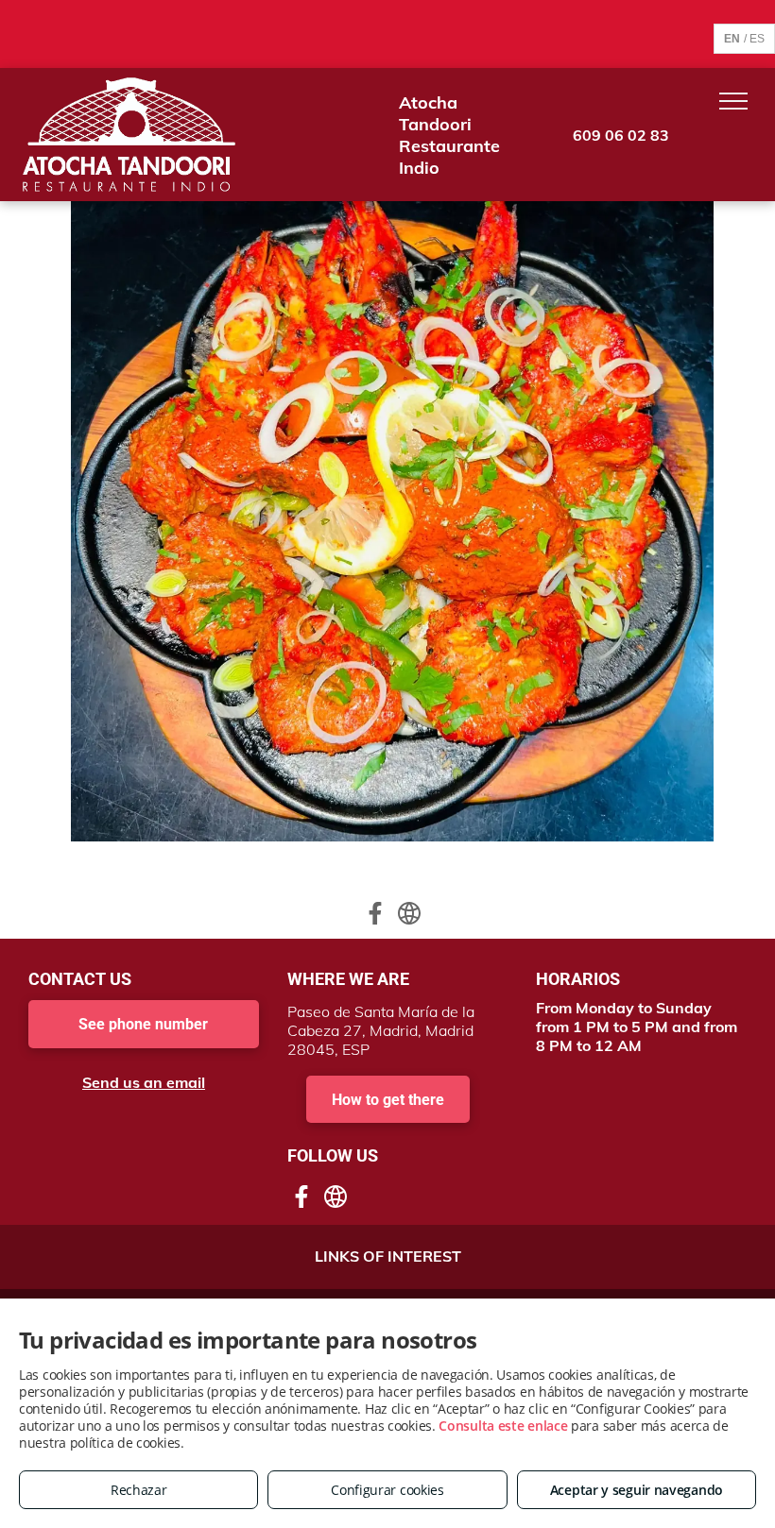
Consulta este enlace (503, 1426)
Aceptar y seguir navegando (636, 1490)
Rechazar (139, 1490)
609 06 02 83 (621, 135)
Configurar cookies (387, 1490)
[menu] (733, 101)
